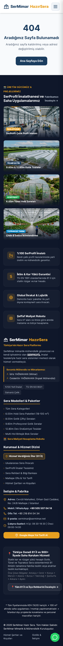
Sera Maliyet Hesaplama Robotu (24, 439)
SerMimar (29, 6)
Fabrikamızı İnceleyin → (51, 98)
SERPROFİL (33, 354)
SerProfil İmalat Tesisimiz (19, 468)
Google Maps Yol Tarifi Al (33, 535)
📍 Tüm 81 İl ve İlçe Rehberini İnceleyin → (34, 587)
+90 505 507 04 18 (41, 508)
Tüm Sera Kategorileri (17, 408)
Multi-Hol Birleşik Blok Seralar (21, 433)
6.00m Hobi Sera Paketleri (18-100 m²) (26, 413)
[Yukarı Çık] (8, 641)
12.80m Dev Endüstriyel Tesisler (22, 428)
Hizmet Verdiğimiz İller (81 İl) (26, 456)
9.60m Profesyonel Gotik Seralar (23, 423)
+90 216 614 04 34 (29, 513)
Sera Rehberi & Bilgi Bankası (20, 473)
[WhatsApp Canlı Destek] (54, 637)
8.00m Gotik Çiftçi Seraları (19, 418)
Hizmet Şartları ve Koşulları (20, 483)
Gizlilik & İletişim (36, 637)
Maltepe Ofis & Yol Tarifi (18, 478)
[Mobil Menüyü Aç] (55, 7)
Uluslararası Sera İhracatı (19, 463)
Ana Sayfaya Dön (31, 61)
